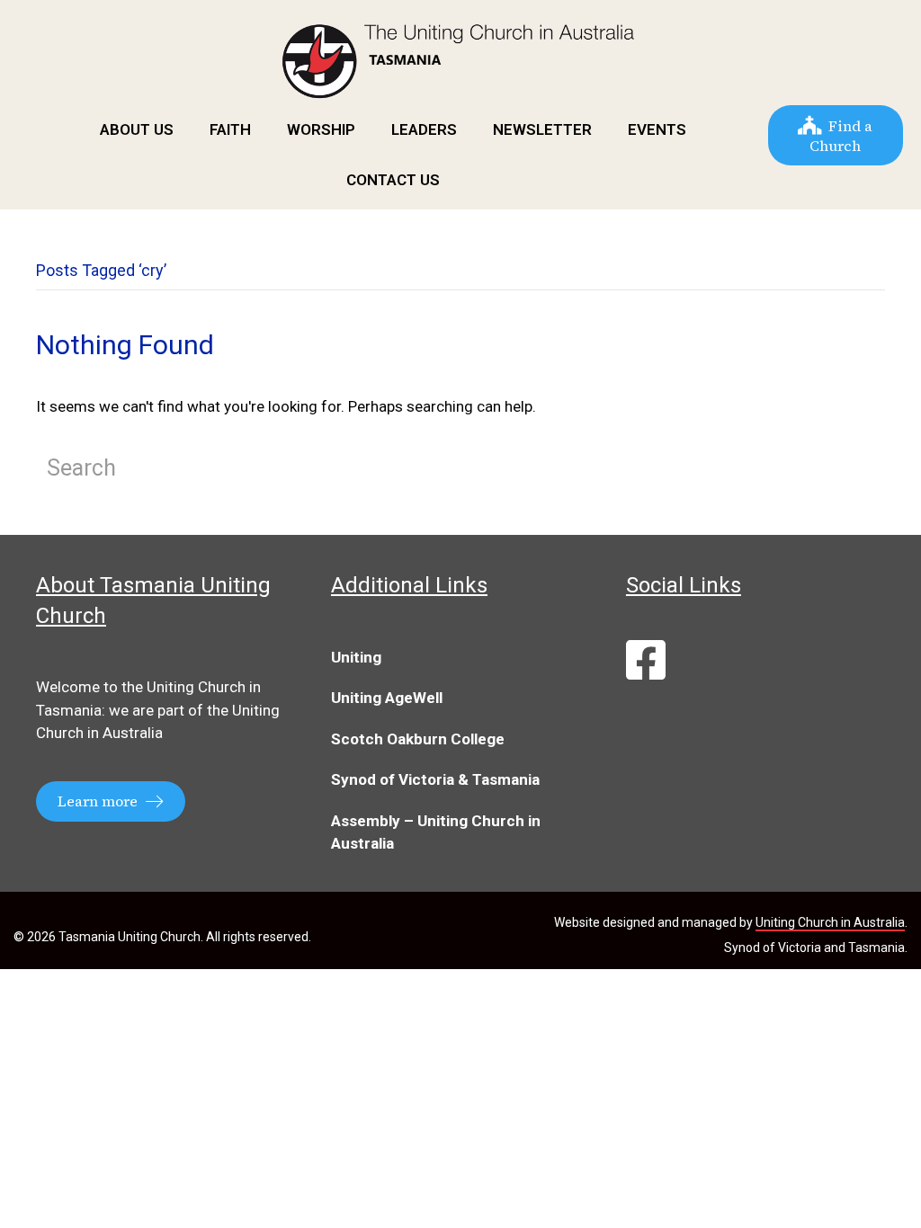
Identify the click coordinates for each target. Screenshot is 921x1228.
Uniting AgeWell (387, 698)
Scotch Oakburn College (418, 739)
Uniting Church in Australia (830, 922)
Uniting (356, 657)
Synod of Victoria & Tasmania (435, 779)
